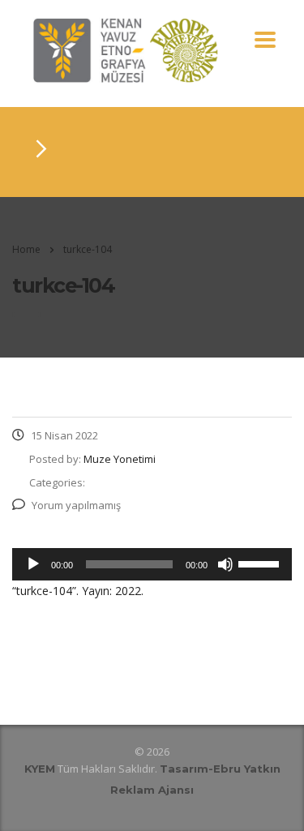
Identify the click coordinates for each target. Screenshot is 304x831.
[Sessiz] (225, 564)
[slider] (261, 562)
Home (26, 249)
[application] (152, 564)
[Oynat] (33, 564)
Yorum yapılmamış (76, 505)
